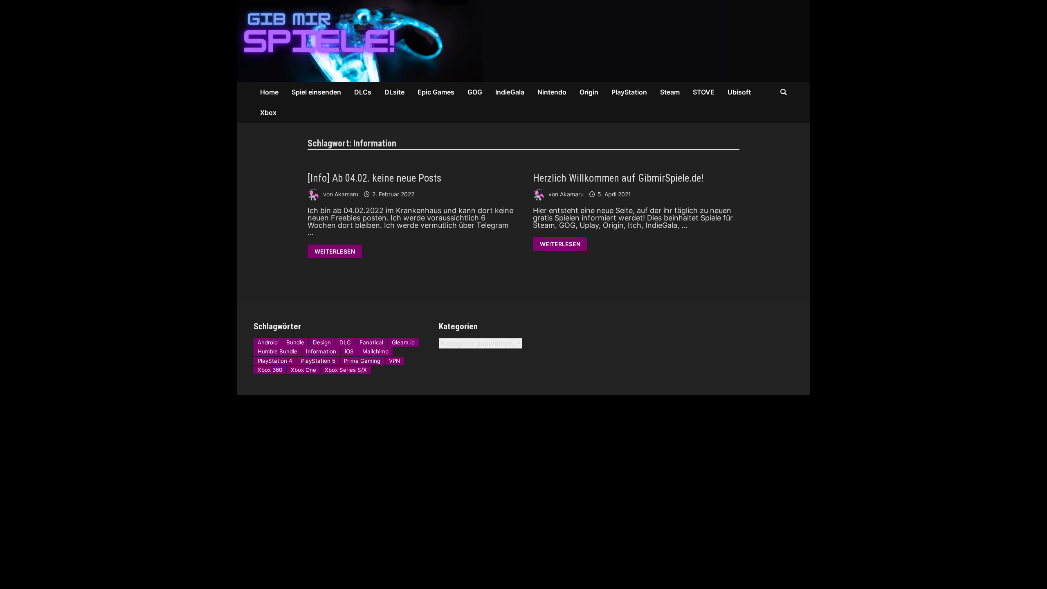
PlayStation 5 (318, 360)
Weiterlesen (334, 252)
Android (268, 342)
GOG (474, 92)
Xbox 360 (270, 369)
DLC (345, 342)
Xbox (268, 112)
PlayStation (629, 92)
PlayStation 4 (275, 360)
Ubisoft (739, 92)
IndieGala (509, 92)
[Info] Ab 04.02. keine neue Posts (374, 178)
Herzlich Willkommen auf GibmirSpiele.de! (618, 178)
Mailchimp (375, 351)
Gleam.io (403, 342)
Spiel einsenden (316, 92)
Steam (670, 92)
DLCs (362, 92)
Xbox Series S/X (346, 369)
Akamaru (346, 194)
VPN (394, 360)
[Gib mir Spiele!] (482, 40)
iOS (349, 351)
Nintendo (551, 92)
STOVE (703, 92)
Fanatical (371, 342)
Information (321, 351)
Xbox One (303, 369)
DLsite (394, 92)
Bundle (295, 342)
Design (322, 342)
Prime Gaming (362, 360)
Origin (589, 92)
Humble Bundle (277, 351)
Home (269, 92)
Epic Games (436, 92)
